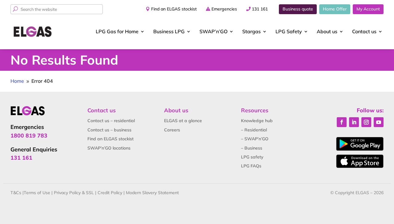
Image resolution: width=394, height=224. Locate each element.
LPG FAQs (251, 166)
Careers (172, 130)
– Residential (254, 130)
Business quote (298, 9)
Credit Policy (110, 192)
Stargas (251, 31)
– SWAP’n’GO (254, 139)
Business (169, 31)
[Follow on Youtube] (379, 122)
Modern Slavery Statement (152, 192)
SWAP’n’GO (213, 31)
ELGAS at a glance (183, 120)
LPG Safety (288, 31)
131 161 (260, 9)
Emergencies (224, 9)
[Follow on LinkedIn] (354, 122)
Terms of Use (37, 192)
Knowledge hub (257, 120)
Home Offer (335, 9)
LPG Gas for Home (117, 31)
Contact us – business (109, 130)
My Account (368, 9)
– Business (251, 148)
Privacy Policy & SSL (74, 192)
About (327, 31)
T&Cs (15, 192)
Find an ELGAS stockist (174, 9)
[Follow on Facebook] (342, 122)
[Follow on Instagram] (366, 122)
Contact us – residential (111, 120)
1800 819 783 (28, 135)
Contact (364, 31)
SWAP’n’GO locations (109, 148)
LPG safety (252, 157)
